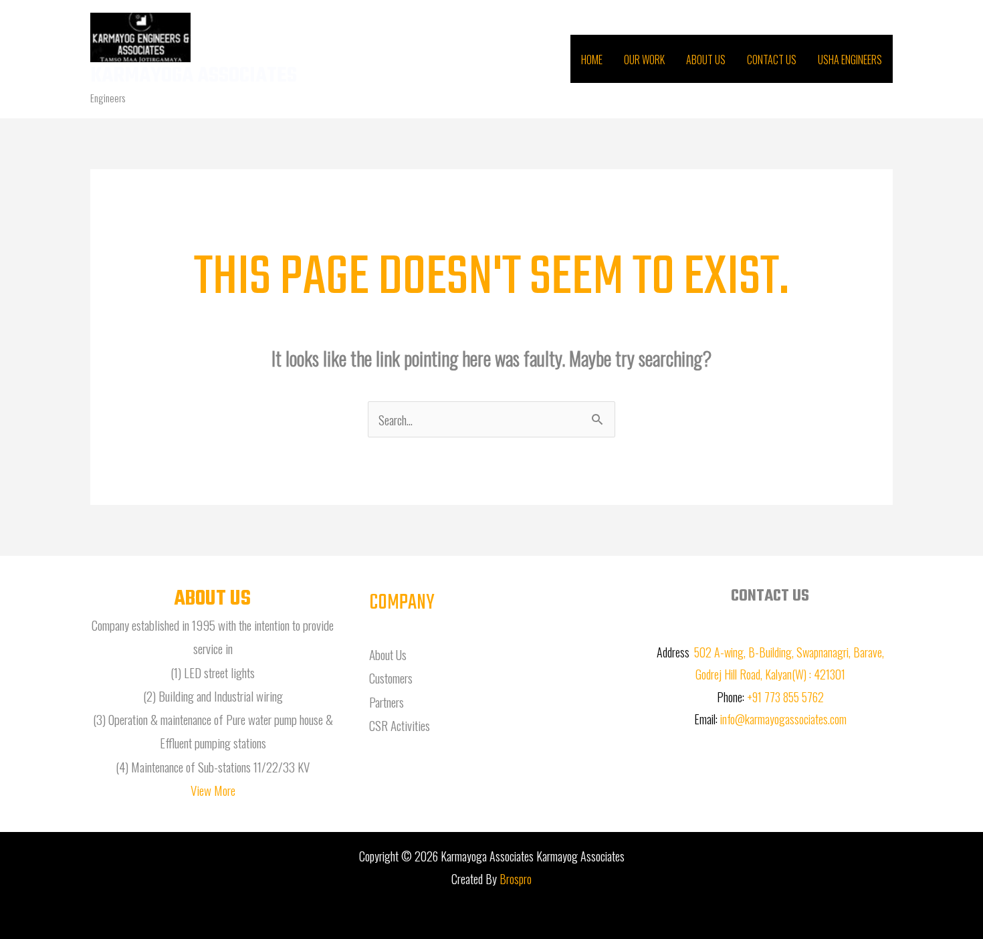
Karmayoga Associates (193, 76)
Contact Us (771, 59)
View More (213, 789)
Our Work (644, 59)
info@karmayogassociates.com (783, 719)
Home (592, 59)
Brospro (516, 879)
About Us (706, 59)
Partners (386, 701)
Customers (391, 677)
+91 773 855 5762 (785, 697)
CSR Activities (399, 725)
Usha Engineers (850, 59)
